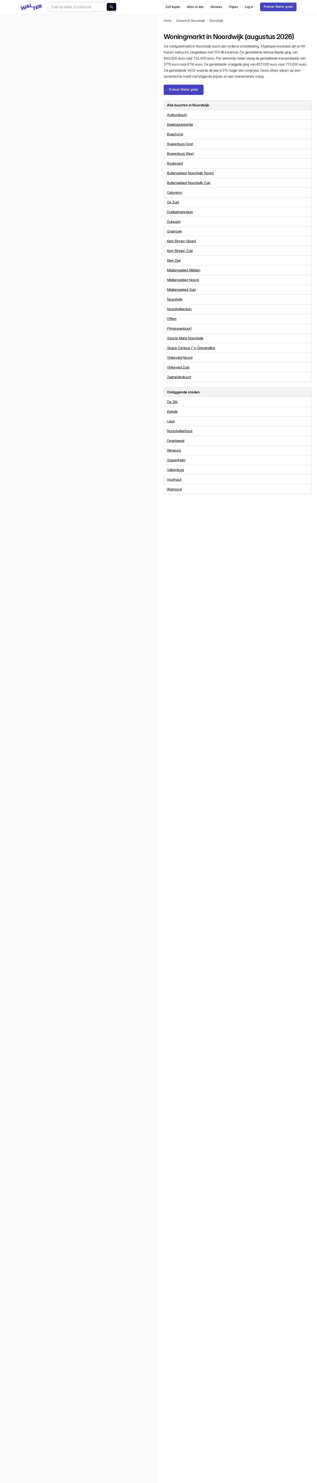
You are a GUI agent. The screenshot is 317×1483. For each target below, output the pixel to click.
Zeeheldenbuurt (179, 377)
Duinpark (173, 221)
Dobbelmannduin (180, 212)
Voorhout (174, 479)
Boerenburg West (180, 153)
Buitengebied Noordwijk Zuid (188, 183)
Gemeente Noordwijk (190, 20)
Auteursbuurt (177, 115)
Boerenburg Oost (180, 144)
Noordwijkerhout (179, 431)
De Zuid (173, 202)
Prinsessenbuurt (179, 328)
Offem (171, 319)
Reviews (216, 7)
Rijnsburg (174, 450)
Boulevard (175, 163)
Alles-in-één (195, 7)
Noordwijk (216, 20)
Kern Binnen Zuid (180, 251)
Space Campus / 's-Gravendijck (191, 348)
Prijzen (233, 7)
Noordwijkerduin (179, 309)
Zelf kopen (172, 7)
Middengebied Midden (183, 270)
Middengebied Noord (183, 280)
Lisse (171, 421)
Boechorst (175, 134)
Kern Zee (174, 260)
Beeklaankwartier (180, 124)
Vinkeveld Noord (179, 357)
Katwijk (172, 411)
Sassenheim (176, 460)
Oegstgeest (175, 441)
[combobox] (82, 7)
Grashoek (174, 231)
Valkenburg (175, 470)
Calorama (174, 192)
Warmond (174, 489)
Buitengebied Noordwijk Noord (190, 173)
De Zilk (172, 402)
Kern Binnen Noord (181, 241)
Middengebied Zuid (181, 289)
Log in (249, 7)
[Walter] (31, 7)
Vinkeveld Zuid (178, 367)
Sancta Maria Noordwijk (185, 338)
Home (167, 20)
